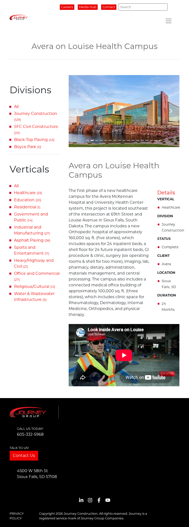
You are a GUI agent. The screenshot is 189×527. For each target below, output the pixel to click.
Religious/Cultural (34, 286)
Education (27, 200)
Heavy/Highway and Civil (34, 263)
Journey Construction (35, 116)
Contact (109, 7)
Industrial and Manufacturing (32, 230)
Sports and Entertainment (31, 250)
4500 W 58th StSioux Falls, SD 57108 (37, 473)
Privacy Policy (17, 516)
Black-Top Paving (34, 139)
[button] (77, 111)
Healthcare (28, 192)
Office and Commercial (37, 276)
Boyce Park (27, 146)
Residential (27, 207)
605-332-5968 (30, 434)
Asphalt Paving (32, 240)
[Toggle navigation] (168, 21)
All (16, 106)
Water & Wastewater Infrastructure (34, 296)
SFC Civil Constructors (36, 129)
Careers (67, 7)
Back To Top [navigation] (178, 517)
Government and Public (31, 217)
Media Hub (87, 7)
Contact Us (24, 455)
